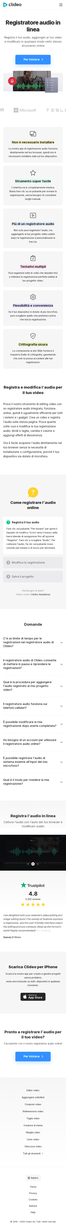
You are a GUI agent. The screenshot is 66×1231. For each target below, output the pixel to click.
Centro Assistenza (40, 594)
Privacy (33, 1193)
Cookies (33, 1199)
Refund (33, 1206)
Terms (33, 1186)
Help (33, 1212)
